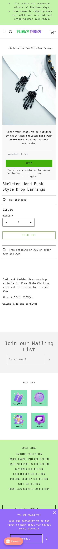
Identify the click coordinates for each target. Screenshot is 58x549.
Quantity (7, 215)
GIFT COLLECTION (29, 484)
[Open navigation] (4, 31)
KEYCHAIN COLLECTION (29, 469)
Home (4, 48)
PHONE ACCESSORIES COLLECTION (29, 489)
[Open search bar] (12, 31)
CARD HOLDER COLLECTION (29, 474)
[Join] (49, 359)
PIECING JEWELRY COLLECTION (29, 479)
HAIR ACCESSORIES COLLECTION (29, 464)
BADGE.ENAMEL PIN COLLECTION (29, 459)
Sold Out (29, 235)
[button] (29, 90)
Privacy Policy (29, 173)
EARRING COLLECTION (29, 454)
